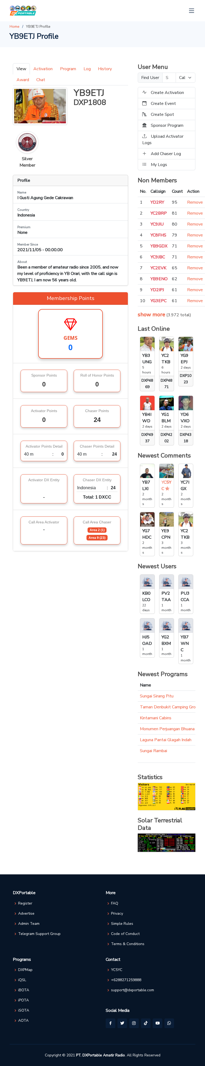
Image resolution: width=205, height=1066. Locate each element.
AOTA (23, 1020)
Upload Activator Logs (162, 139)
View (21, 69)
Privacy (117, 913)
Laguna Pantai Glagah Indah (165, 740)
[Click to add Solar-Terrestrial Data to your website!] (166, 843)
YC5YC (116, 970)
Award (23, 80)
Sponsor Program (167, 125)
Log (87, 69)
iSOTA (23, 1010)
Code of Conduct (125, 934)
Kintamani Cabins (155, 718)
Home (14, 26)
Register (25, 903)
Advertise (26, 913)
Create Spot (162, 114)
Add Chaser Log (166, 154)
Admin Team (29, 924)
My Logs (159, 165)
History (105, 69)
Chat (40, 80)
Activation (43, 69)
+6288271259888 (126, 980)
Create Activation (167, 93)
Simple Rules (122, 924)
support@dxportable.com (132, 990)
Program (68, 69)
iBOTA (23, 990)
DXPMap (25, 970)
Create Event (163, 103)
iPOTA (23, 1000)
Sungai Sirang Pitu (157, 696)
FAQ (114, 903)
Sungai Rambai (153, 751)
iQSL (22, 980)
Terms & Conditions (127, 944)
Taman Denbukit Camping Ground (171, 707)
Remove (195, 202)
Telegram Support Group (39, 934)
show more (151, 314)
